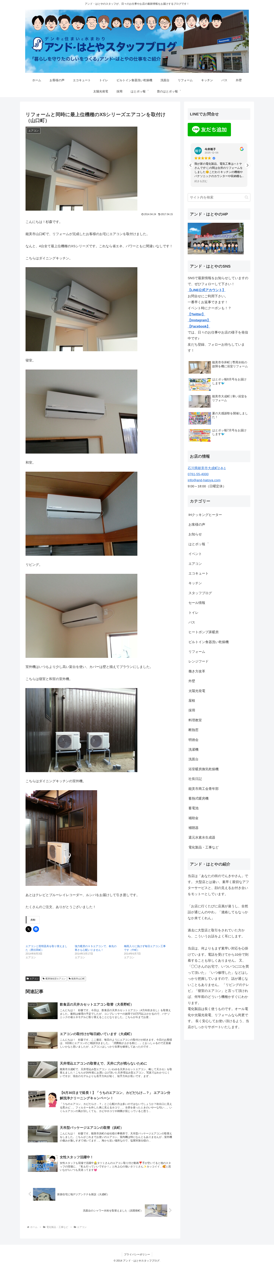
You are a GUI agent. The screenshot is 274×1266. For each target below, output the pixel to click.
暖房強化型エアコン (55, 978)
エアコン (34, 978)
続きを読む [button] (200, 181)
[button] (247, 165)
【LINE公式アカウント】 (207, 290)
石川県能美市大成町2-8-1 (207, 468)
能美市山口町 (78, 978)
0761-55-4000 (198, 474)
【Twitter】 (196, 314)
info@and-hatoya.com (204, 480)
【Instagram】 (199, 320)
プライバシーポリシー (137, 1254)
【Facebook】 (199, 326)
